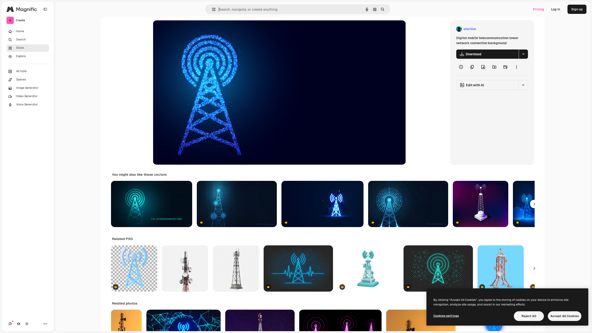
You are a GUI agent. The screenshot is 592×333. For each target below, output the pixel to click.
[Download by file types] (523, 54)
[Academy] (18, 323)
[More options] (516, 67)
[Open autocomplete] (212, 9)
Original (182, 29)
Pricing (538, 9)
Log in (555, 9)
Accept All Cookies (564, 316)
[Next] (534, 204)
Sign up (577, 9)
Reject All (528, 316)
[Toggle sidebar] (45, 9)
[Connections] (10, 323)
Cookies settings (446, 316)
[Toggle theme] (27, 323)
